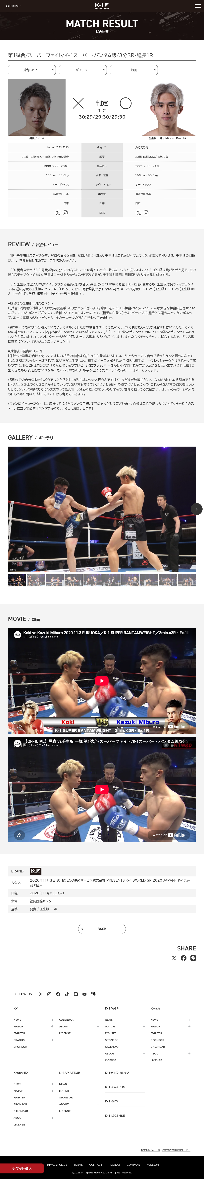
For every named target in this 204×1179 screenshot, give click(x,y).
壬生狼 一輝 (48, 909)
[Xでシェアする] (174, 958)
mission (153, 1164)
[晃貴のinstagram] (65, 212)
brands (19, 1040)
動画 (134, 70)
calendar (66, 1019)
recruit (114, 1164)
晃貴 (33, 909)
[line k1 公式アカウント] (75, 994)
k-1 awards (115, 1087)
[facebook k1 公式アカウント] (58, 994)
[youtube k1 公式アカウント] (84, 994)
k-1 (117, 1072)
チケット (22, 1168)
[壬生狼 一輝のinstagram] (146, 212)
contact (95, 1164)
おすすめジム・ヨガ (150, 1150)
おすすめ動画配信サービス (176, 1150)
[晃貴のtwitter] (58, 212)
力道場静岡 (141, 147)
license (65, 1033)
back (102, 929)
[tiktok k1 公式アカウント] (67, 994)
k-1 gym (112, 1101)
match (18, 1026)
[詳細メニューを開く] (198, 6)
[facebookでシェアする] (183, 958)
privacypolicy (56, 1164)
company (133, 1164)
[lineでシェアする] (193, 958)
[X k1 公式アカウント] (40, 994)
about (64, 1026)
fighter (19, 1033)
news (17, 1019)
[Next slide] (197, 509)
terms (78, 1164)
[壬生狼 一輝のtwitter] (138, 212)
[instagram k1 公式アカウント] (49, 994)
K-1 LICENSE (115, 1115)
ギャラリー (83, 70)
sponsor (20, 1047)
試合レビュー (32, 70)
